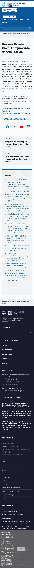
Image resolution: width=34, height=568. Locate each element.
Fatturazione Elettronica (9, 511)
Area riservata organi (8, 495)
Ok (21, 549)
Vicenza (4, 22)
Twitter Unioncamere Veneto (14, 126)
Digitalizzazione (22, 450)
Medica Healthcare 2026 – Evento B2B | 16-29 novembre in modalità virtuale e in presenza (18, 248)
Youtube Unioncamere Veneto (21, 126)
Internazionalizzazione (9, 449)
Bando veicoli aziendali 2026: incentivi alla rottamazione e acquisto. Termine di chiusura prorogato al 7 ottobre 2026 (18, 197)
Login (3, 498)
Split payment (6, 518)
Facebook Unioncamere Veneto (7, 126)
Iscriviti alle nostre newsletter (11, 488)
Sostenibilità (6, 453)
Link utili (4, 484)
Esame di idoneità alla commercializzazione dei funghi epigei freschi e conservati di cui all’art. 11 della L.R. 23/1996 (18, 257)
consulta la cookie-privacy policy (6, 557)
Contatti (4, 481)
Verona (28, 19)
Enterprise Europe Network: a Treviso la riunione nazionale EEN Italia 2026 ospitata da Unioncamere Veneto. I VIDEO (18, 217)
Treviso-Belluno (7, 19)
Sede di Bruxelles (10, 17)
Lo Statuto (5, 474)
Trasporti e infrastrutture (10, 446)
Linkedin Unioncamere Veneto (28, 126)
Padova (21, 17)
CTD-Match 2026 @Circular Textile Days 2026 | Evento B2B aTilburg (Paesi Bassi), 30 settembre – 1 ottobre (17, 239)
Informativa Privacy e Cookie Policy (12, 514)
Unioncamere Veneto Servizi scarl (12, 491)
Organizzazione (7, 477)
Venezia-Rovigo (19, 19)
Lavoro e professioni (9, 443)
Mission (4, 470)
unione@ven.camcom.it (16, 388)
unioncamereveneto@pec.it (16, 391)
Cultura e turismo (18, 454)
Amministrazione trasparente (11, 467)
